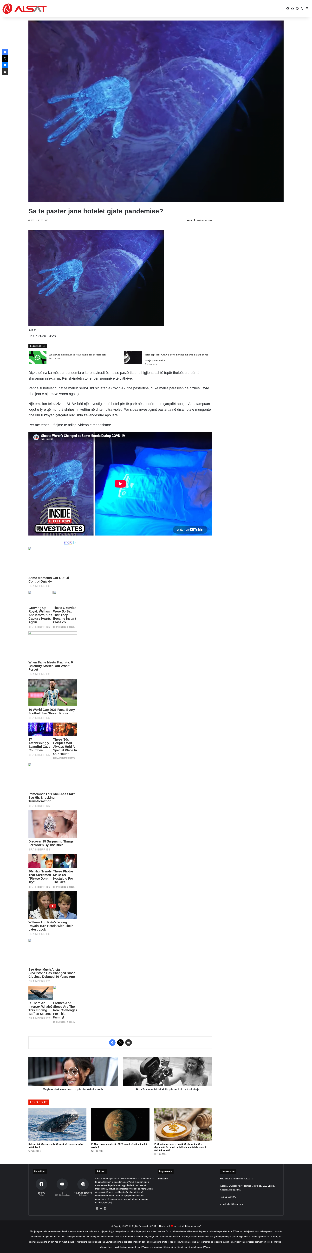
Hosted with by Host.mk (172, 1226)
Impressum (163, 1178)
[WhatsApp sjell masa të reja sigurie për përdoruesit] (37, 357)
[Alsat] (24, 8)
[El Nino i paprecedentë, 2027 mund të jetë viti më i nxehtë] (120, 1124)
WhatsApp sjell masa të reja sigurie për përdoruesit (77, 354)
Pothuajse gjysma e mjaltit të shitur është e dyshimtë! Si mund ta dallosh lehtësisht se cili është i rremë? (180, 1147)
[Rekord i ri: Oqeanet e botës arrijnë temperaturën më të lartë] (57, 1124)
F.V (32, 220)
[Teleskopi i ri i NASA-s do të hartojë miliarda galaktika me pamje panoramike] (133, 357)
